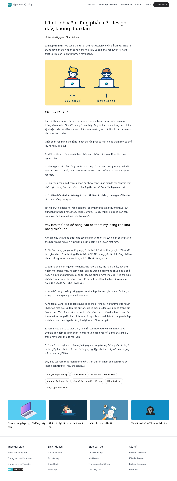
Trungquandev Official (99, 464)
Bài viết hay (126, 4)
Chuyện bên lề (79, 374)
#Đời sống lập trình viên (103, 374)
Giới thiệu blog (55, 452)
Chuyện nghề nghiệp (57, 374)
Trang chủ (90, 4)
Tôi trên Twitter (136, 458)
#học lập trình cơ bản (57, 387)
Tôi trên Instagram (138, 464)
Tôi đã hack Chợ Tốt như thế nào (149, 423)
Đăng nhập (161, 4)
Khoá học (52, 469)
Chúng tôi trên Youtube (19, 464)
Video (138, 4)
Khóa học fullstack (108, 4)
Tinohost (133, 469)
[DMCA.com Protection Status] (28, 469)
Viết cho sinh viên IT (101, 423)
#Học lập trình (114, 381)
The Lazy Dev (94, 469)
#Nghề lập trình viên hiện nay (87, 381)
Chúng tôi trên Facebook (20, 458)
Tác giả (147, 4)
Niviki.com (93, 458)
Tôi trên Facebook (137, 452)
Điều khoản (53, 464)
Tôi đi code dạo (95, 452)
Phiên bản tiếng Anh (17, 452)
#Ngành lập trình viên (57, 381)
